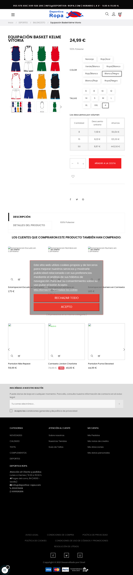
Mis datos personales (99, 453)
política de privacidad (65, 411)
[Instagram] (80, 555)
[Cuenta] (113, 14)
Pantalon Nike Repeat (19, 364)
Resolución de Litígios (66, 547)
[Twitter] (66, 555)
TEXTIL (13, 447)
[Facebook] (53, 555)
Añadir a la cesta (105, 163)
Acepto (66, 306)
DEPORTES (15, 459)
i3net (82, 562)
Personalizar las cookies (65, 290)
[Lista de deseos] (73, 176)
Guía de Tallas (56, 447)
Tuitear (78, 199)
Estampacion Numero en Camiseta (106, 287)
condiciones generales (38, 411)
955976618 (17, 488)
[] (19, 279)
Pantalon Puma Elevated (101, 364)
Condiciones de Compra (60, 535)
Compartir (72, 199)
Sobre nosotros (56, 435)
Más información (43, 290)
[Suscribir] (119, 404)
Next (61, 107)
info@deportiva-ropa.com (26, 485)
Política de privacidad (95, 535)
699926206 (17, 492)
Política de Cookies (36, 541)
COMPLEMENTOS (18, 453)
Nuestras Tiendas (58, 441)
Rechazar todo (67, 298)
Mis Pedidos (94, 435)
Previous (10, 107)
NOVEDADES (16, 435)
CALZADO (14, 441)
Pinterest (84, 199)
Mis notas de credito (98, 441)
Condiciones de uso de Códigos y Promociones (81, 541)
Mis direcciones (96, 447)
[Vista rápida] (12, 279)
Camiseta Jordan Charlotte (62, 364)
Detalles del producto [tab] (29, 225)
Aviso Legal (31, 535)
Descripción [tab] (21, 217)
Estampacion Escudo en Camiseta (26, 287)
